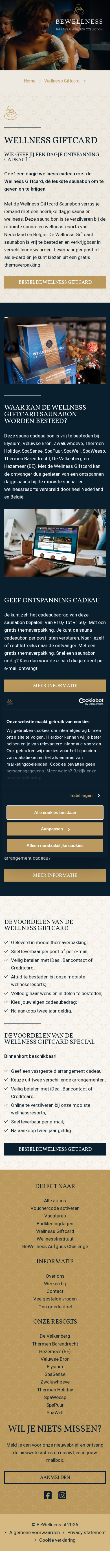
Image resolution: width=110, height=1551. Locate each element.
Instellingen (81, 795)
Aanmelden (55, 1477)
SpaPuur (55, 1405)
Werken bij (55, 1283)
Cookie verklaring (57, 1540)
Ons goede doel (55, 1306)
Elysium (55, 1366)
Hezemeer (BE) (55, 1351)
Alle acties (55, 1200)
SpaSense (55, 1374)
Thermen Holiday (55, 1390)
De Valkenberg (55, 1336)
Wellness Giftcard (62, 81)
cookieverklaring (23, 777)
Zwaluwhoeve (55, 1382)
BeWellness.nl (51, 1524)
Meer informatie (55, 686)
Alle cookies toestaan (55, 812)
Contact (55, 1291)
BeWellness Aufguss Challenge (55, 1246)
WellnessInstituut (55, 1239)
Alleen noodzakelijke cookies (55, 845)
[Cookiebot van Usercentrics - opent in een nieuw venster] (79, 701)
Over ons (55, 1276)
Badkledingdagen (55, 1223)
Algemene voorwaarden (34, 1532)
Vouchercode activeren (55, 1208)
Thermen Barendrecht (55, 1344)
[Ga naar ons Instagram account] (62, 1495)
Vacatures (55, 1216)
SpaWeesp (55, 1397)
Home (30, 81)
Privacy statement (86, 1532)
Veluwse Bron (55, 1359)
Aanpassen (52, 828)
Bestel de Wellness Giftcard (55, 282)
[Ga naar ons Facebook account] (47, 1495)
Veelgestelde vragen (55, 1299)
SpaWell (55, 1412)
